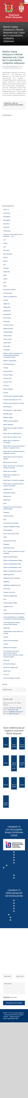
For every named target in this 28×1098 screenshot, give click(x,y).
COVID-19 (6, 209)
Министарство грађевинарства (12, 433)
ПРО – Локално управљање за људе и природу (13, 552)
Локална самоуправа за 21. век (12, 399)
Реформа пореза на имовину (11, 578)
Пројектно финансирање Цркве (12, 571)
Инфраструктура (8, 328)
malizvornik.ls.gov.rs (13, 713)
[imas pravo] (14, 865)
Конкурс (5, 368)
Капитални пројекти (9, 364)
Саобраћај (6, 581)
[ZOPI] (14, 875)
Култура (5, 392)
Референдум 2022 (8, 574)
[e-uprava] (14, 852)
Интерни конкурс (8, 325)
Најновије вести (8, 489)
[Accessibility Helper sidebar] (26, 2)
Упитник (5, 644)
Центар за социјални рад (10, 667)
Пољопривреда (7, 530)
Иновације (6, 321)
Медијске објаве (8, 417)
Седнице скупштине (9, 592)
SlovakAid (6, 268)
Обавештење (7, 496)
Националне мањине (9, 493)
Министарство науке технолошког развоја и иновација (13, 466)
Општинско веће (8, 516)
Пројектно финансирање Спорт (12, 567)
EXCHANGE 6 (6, 220)
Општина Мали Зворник (12, 66)
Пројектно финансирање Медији (12, 560)
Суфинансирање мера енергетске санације (13, 632)
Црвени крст (7, 671)
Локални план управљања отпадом (13, 403)
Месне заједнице (8, 424)
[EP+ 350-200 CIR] (14, 917)
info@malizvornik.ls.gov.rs (16, 711)
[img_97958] (14, 860)
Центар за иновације (9, 664)
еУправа (5, 300)
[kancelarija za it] (14, 857)
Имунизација (7, 314)
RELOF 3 (5, 257)
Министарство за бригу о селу (12, 437)
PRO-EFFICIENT (7, 254)
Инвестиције (7, 318)
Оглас (5, 503)
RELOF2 (5, 261)
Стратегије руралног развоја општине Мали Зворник (11, 623)
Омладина (6, 512)
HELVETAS (6, 227)
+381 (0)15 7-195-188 (15, 708)
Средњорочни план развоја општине (14, 613)
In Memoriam (6, 231)
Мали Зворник (7, 407)
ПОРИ (5, 537)
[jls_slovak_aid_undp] (14, 906)
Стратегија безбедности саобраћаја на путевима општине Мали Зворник (14, 618)
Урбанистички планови (10, 647)
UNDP (5, 275)
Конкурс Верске (8, 371)
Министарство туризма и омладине (13, 480)
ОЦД (4, 519)
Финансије (6, 660)
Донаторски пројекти (9, 289)
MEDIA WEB (14, 1018)
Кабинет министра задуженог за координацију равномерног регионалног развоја (12, 355)
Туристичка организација (10, 640)
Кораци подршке (8, 389)
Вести (7, 68)
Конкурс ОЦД (7, 378)
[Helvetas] (14, 903)
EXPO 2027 (6, 224)
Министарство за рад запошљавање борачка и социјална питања (14, 447)
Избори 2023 (7, 311)
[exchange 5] (14, 900)
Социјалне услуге (8, 606)
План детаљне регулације (10, 523)
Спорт (5, 610)
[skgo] (14, 855)
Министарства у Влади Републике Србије (13, 429)
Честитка (6, 674)
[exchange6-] (14, 920)
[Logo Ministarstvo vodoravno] (14, 839)
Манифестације (7, 414)
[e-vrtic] (14, 863)
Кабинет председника (9, 360)
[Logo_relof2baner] (14, 914)
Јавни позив (7, 342)
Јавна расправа (7, 332)
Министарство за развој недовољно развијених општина (13, 452)
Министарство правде (9, 471)
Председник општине (9, 541)
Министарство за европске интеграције (11, 441)
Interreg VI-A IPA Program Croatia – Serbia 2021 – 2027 (13, 235)
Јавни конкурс (7, 335)
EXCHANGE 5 (6, 217)
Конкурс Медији (8, 375)
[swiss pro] (14, 911)
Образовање (7, 500)
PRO (4, 247)
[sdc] (14, 908)
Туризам (5, 637)
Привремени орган (8, 548)
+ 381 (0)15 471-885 (12, 710)
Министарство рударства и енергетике (11, 475)
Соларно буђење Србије (10, 603)
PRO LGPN (6, 250)
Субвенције (6, 628)
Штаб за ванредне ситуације (11, 678)
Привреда (6, 544)
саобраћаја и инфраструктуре (11, 585)
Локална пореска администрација (13, 396)
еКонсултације (7, 293)
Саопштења (6, 588)
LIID (4, 240)
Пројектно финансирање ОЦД (12, 564)
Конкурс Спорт (7, 382)
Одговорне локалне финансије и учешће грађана (12, 508)
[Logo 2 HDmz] (14, 868)
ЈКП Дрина (6, 350)
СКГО (4, 599)
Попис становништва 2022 (11, 533)
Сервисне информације (10, 596)
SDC (4, 264)
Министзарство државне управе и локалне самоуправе (13, 484)
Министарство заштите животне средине (13, 458)
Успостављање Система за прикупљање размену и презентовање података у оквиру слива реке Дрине (13, 654)
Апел (4, 282)
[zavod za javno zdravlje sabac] (14, 878)
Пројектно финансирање (10, 557)
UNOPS (5, 279)
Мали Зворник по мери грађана (12, 410)
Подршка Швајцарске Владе (11, 526)
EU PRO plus (6, 213)
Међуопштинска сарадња (10, 421)
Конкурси (6, 385)
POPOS (5, 243)
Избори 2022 (7, 307)
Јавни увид (6, 346)
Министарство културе (10, 462)
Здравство (6, 303)
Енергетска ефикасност (10, 296)
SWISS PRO (6, 272)
